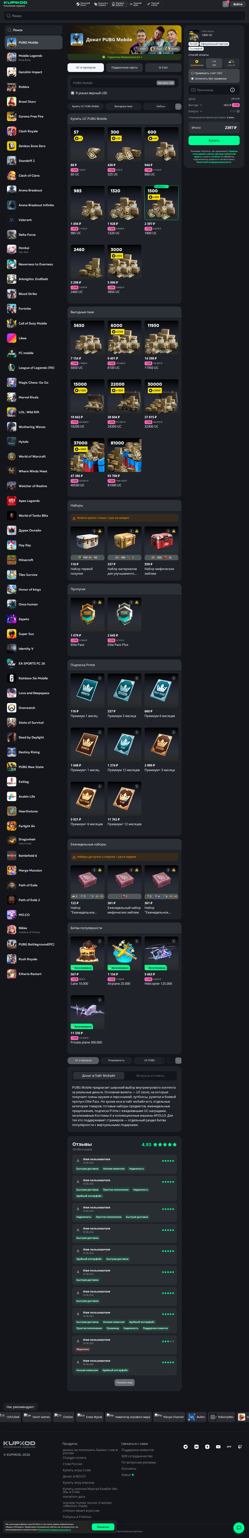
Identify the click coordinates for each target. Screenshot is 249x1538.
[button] (124, 780)
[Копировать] (182, 780)
